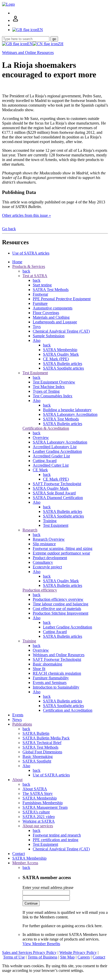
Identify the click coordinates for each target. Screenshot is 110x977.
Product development (50, 558)
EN (30, 44)
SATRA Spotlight (37, 761)
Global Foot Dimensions (42, 752)
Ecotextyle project (47, 567)
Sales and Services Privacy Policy (29, 952)
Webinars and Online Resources (28, 52)
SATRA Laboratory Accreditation (70, 414)
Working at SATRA (39, 821)
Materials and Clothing (51, 317)
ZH (60, 44)
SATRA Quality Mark (61, 354)
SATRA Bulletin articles (62, 363)
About (17, 779)
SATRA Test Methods (51, 289)
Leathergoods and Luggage (55, 322)
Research (30, 530)
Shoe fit (39, 668)
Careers (84, 957)
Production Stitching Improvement (60, 613)
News (17, 719)
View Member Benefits (41, 944)
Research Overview (49, 539)
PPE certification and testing (55, 840)
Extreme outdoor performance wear (61, 553)
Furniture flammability (51, 678)
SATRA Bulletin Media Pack (46, 738)
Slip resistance (44, 544)
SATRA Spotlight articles (63, 368)
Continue (31, 903)
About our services (38, 826)
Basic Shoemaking (38, 756)
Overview (41, 437)
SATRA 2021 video (39, 816)
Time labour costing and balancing (60, 604)
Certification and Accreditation (67, 710)
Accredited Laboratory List (54, 447)
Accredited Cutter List (51, 465)
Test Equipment (35, 373)
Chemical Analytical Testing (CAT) (61, 331)
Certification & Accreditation (46, 428)
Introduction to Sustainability (56, 687)
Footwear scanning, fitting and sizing (62, 548)
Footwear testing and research (57, 835)
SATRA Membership (60, 349)
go (54, 39)
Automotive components (52, 308)
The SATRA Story (38, 793)
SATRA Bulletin (36, 733)
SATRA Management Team (45, 807)
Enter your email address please (48, 887)
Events (17, 715)
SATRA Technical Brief (42, 742)
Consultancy (43, 562)
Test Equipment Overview (54, 382)
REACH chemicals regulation (57, 673)
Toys (37, 326)
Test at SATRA (35, 276)
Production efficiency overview (58, 599)
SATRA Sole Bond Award (54, 493)
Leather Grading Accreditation (57, 451)
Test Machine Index (49, 386)
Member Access (25, 863)
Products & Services (28, 266)
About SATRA (35, 789)
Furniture (40, 303)
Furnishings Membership (43, 803)
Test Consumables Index (52, 396)
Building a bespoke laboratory (67, 410)
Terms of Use (14, 957)
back (26, 271)
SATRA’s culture (36, 812)
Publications (22, 724)
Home (17, 262)
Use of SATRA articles (30, 253)
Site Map (67, 957)
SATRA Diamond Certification (58, 497)
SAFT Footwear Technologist (57, 484)
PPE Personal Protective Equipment (62, 299)
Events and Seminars (50, 682)
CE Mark (40, 470)
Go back (9, 229)
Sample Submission (48, 336)
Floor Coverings (46, 313)
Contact (18, 853)
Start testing (42, 285)
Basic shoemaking (47, 664)
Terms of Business (42, 957)
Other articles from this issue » (26, 215)
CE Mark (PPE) (56, 359)
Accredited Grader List (51, 456)
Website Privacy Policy (78, 952)
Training (50, 521)
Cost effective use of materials (57, 608)
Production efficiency (40, 590)
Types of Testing (46, 391)
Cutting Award (45, 460)
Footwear (40, 294)
